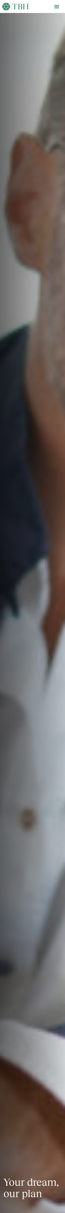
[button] (57, 6)
